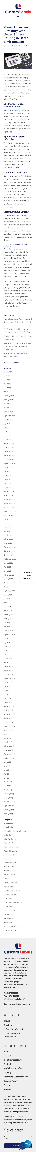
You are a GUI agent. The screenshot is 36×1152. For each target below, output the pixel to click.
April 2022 (7, 571)
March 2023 (8, 535)
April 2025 (7, 435)
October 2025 (9, 411)
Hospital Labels (9, 870)
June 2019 (7, 690)
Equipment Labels (10, 854)
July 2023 (7, 519)
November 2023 (9, 503)
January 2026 (8, 399)
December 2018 (9, 714)
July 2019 (7, 686)
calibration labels (10, 839)
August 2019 (8, 682)
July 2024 (7, 471)
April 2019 (7, 698)
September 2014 (9, 805)
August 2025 (8, 419)
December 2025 (9, 403)
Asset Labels (25, 46)
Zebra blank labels (10, 930)
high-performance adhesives (17, 260)
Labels (6, 878)
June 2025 (7, 427)
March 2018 (8, 742)
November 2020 (10, 626)
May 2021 (7, 602)
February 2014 (9, 809)
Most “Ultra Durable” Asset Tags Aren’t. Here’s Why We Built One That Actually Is (18, 322)
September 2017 (9, 758)
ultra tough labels (16, 49)
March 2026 (8, 391)
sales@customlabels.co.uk (15, 999)
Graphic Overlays (10, 862)
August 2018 (8, 730)
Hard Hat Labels (9, 866)
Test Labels (8, 898)
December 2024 (9, 451)
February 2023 (9, 539)
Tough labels (7, 49)
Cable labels (8, 835)
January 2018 (8, 750)
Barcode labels (9, 827)
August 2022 (8, 563)
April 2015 (7, 785)
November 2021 (9, 586)
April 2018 (7, 738)
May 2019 (7, 694)
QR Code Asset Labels (12, 890)
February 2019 (9, 706)
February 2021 (9, 614)
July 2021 (7, 598)
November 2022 (9, 551)
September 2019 (9, 678)
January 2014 (8, 813)
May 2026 (7, 383)
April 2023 (7, 531)
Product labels (9, 886)
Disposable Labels (10, 851)
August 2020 (8, 638)
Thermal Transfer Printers (13, 902)
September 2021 (9, 590)
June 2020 (7, 646)
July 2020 (7, 642)
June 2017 (7, 770)
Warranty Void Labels (11, 926)
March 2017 (8, 781)
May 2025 (7, 431)
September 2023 (10, 511)
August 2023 (8, 515)
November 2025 (9, 407)
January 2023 (8, 543)
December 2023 (9, 499)
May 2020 (7, 650)
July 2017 (7, 766)
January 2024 (8, 495)
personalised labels (11, 882)
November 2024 (9, 455)
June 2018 (7, 734)
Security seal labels (10, 894)
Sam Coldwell (9, 46)
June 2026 (7, 379)
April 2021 (7, 606)
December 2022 (9, 547)
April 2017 (7, 778)
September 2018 (9, 726)
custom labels (9, 842)
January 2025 (8, 447)
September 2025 (10, 415)
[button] (28, 576)
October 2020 (9, 630)
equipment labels (10, 858)
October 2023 (9, 507)
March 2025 (8, 439)
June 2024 (7, 475)
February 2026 (9, 395)
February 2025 (9, 443)
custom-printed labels (11, 846)
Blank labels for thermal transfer (15, 831)
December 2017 (9, 754)
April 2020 (7, 654)
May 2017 (7, 774)
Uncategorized (9, 918)
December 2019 (9, 666)
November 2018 (9, 718)
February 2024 (9, 491)
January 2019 (8, 710)
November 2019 (9, 670)
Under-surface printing (12, 110)
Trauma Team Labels (11, 910)
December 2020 (10, 622)
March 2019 (8, 702)
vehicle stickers (9, 922)
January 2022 (8, 578)
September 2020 (10, 634)
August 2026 (8, 371)
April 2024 (7, 483)
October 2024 (9, 459)
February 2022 (9, 575)
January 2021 (8, 618)
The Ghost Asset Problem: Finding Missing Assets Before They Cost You (17, 331)
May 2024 (7, 479)
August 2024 (8, 467)
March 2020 (8, 658)
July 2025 (7, 423)
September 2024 (10, 463)
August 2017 (8, 762)
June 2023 (7, 523)
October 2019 (8, 674)
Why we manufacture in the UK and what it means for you (16, 355)
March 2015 (8, 789)
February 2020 (9, 662)
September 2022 (10, 559)
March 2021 (8, 610)
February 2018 (9, 746)
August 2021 (8, 594)
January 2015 (8, 797)
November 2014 (9, 801)
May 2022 (7, 567)
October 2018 (8, 722)
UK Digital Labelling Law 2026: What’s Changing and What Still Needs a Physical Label (17, 346)
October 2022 (9, 555)
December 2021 (9, 582)
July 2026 (7, 375)
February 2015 (9, 793)
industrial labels (9, 874)
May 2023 (7, 527)
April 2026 (7, 387)
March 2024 (8, 487)
